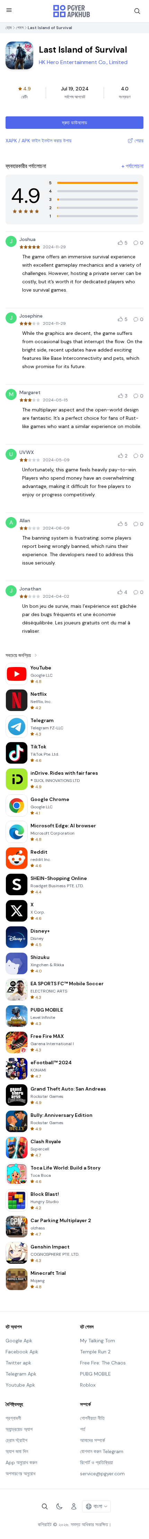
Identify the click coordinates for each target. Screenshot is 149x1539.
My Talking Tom (97, 1340)
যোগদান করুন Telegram (101, 1451)
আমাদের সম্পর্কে (92, 1440)
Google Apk (19, 1340)
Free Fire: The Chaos (103, 1363)
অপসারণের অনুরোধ (20, 1473)
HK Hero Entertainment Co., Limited (83, 62)
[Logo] (71, 11)
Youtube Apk (20, 1385)
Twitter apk (18, 1363)
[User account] (74, 1506)
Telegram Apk (21, 1374)
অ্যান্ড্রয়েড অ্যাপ (19, 1429)
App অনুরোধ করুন (21, 1462)
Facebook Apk (22, 1352)
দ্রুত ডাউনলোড (74, 122)
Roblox (88, 1385)
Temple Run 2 (95, 1352)
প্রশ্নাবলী (13, 1418)
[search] (137, 11)
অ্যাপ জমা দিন (17, 1451)
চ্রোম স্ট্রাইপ (16, 1440)
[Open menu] (9, 10)
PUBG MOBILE (95, 1374)
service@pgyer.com (102, 1473)
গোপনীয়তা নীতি (92, 1418)
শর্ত (82, 1429)
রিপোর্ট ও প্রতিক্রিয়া (96, 1462)
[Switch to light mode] (59, 1506)
